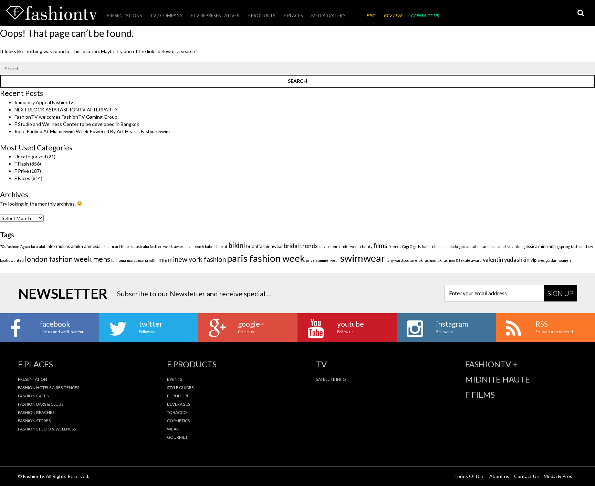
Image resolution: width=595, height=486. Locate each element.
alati (42, 246)
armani (108, 246)
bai (189, 246)
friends (394, 246)
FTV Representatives (215, 15)
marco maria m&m (142, 260)
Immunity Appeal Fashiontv (43, 102)
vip (534, 260)
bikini (236, 245)
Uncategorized (30, 156)
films (380, 245)
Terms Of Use (469, 476)
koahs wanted (12, 260)
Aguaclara (29, 246)
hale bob (429, 246)
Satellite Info (331, 379)
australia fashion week (153, 246)
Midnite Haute (497, 379)
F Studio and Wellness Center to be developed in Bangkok (76, 124)
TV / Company (166, 15)
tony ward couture (401, 260)
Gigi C (407, 246)
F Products (261, 15)
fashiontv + (491, 364)
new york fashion (200, 259)
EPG (370, 15)
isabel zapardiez (509, 246)
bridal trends (301, 245)
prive (310, 260)
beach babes (204, 246)
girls (417, 246)
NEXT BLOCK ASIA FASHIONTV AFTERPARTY (66, 109)
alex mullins (59, 246)
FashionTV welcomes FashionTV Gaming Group (65, 117)
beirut (221, 246)
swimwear (362, 258)
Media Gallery (328, 15)
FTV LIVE (393, 15)
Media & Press (559, 476)
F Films (480, 394)
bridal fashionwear (264, 246)
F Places (293, 15)
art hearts (124, 246)
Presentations (124, 15)
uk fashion (427, 260)
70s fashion (9, 246)
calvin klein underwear (339, 246)
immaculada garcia (453, 246)
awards (180, 246)
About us (499, 476)
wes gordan (547, 260)
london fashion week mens (67, 259)
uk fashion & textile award (459, 260)
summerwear (327, 260)
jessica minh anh (540, 246)
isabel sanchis (482, 246)
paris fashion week (266, 258)
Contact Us (425, 15)
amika (77, 246)
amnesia (92, 246)
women (565, 260)
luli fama (118, 260)
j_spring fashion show (575, 246)
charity (366, 246)
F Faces (22, 178)
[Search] (581, 13)
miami (166, 259)
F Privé (21, 171)
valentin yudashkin (506, 259)
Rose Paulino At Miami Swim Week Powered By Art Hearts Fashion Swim (92, 131)
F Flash (21, 164)
